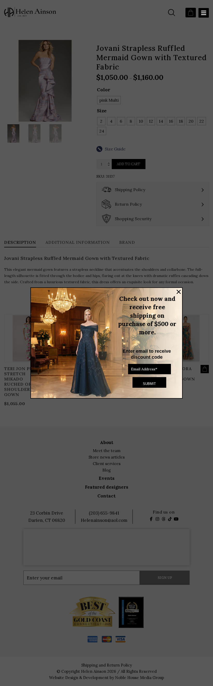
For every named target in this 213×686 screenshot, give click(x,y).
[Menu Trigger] (203, 13)
